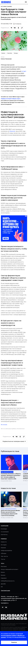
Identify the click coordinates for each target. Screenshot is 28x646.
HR (2, 586)
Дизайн (3, 583)
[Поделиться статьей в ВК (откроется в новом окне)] (14, 27)
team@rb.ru (4, 603)
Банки (3, 572)
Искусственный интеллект (9, 569)
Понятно (14, 642)
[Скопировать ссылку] (21, 27)
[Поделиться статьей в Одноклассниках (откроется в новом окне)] (18, 27)
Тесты (3, 559)
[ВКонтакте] (6, 607)
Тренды (16, 53)
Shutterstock (20, 428)
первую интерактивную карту (10, 98)
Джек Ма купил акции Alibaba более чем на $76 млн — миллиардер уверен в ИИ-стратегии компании (10, 513)
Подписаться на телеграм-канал (13, 441)
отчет (24, 71)
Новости (4, 542)
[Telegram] (2, 607)
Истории (4, 6)
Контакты (4, 534)
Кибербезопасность (7, 581)
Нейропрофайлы (6, 550)
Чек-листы (4, 556)
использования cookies (8, 635)
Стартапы (9, 53)
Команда (4, 528)
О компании (5, 531)
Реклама (4, 566)
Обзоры (3, 553)
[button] (26, 2)
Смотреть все (5, 590)
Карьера (3, 578)
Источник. (4, 424)
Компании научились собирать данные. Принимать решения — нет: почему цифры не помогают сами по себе (11, 476)
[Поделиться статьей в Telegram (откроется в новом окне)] (11, 27)
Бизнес (9, 6)
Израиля (12, 131)
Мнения (3, 547)
